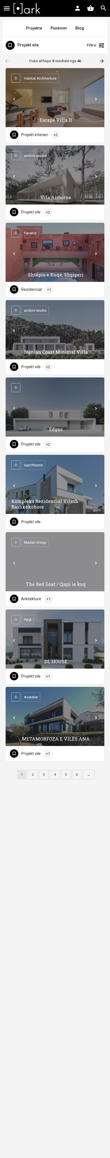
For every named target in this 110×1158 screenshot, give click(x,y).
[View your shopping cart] (90, 8)
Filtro (91, 45)
